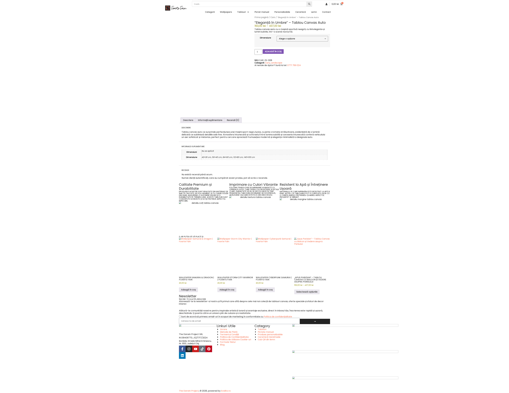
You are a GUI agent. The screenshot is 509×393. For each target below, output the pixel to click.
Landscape (276, 62)
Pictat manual (261, 12)
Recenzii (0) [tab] (233, 120)
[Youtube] (195, 349)
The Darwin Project (189, 390)
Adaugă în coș (273, 51)
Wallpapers (226, 12)
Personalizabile (282, 12)
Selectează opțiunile (306, 291)
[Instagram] (189, 349)
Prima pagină (261, 17)
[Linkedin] (182, 355)
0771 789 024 (294, 65)
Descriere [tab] (188, 120)
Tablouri (241, 12)
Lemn (314, 12)
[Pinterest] (208, 349)
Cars (272, 17)
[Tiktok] (202, 349)
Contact (326, 12)
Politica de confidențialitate (278, 316)
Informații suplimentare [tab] (210, 120)
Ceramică (300, 12)
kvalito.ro (226, 390)
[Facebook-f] (182, 349)
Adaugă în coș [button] (188, 289)
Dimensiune (265, 38)
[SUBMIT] (315, 321)
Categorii (210, 12)
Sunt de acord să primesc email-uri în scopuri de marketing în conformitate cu (236, 316)
